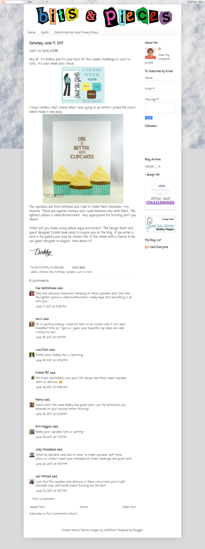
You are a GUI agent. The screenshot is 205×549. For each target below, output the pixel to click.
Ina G (39, 319)
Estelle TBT (42, 373)
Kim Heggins (44, 426)
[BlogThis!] (75, 267)
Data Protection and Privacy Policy (76, 32)
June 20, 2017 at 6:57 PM (51, 464)
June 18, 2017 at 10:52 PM (51, 360)
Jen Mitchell (43, 476)
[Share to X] (78, 267)
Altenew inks (46, 272)
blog (109, 232)
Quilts (45, 32)
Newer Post (37, 507)
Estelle (55, 232)
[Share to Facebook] (81, 267)
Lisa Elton (42, 350)
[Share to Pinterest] (83, 267)
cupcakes (70, 272)
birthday (59, 272)
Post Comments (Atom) (61, 514)
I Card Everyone (158, 247)
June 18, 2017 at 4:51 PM (51, 337)
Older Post (129, 507)
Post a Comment (44, 499)
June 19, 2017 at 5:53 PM (51, 414)
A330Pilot (110, 530)
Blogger (138, 530)
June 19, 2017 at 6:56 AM (51, 387)
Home (31, 32)
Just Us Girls (84, 272)
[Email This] (73, 267)
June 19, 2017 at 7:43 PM (51, 437)
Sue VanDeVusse (46, 288)
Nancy (39, 400)
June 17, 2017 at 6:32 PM (51, 306)
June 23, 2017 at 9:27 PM (51, 491)
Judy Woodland (46, 449)
